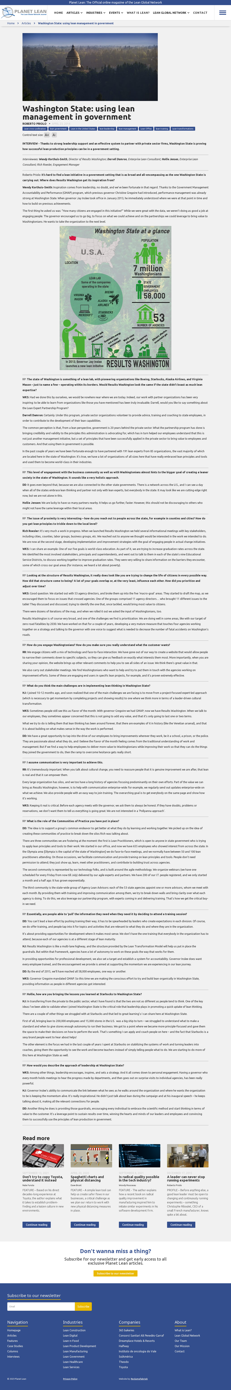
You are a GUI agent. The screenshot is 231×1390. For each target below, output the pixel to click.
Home (58, 12)
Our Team (181, 1340)
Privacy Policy (70, 1379)
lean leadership (107, 128)
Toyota (123, 1367)
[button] (75, 12)
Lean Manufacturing (75, 1351)
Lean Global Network (187, 1335)
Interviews (13, 1356)
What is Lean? (183, 1330)
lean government (58, 128)
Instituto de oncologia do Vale (137, 1351)
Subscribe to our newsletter (115, 1273)
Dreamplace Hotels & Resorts (137, 1340)
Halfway (124, 1346)
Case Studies (15, 1346)
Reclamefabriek (139, 1379)
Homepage (13, 1330)
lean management (127, 128)
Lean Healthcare (73, 1361)
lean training (162, 128)
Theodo (124, 1361)
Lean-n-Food (71, 1340)
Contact (200, 12)
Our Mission (182, 1346)
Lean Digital (70, 1335)
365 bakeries (126, 1330)
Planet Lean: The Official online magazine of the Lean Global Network (115, 2)
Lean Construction (74, 1330)
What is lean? (138, 12)
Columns (12, 1351)
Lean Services (71, 1367)
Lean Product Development (79, 1346)
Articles (26, 23)
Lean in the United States (83, 128)
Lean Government (74, 1356)
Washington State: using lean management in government (76, 23)
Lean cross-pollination (35, 128)
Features (12, 1340)
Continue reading (36, 1224)
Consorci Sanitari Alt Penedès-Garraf (141, 1335)
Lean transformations (182, 128)
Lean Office (146, 128)
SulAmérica (126, 1356)
